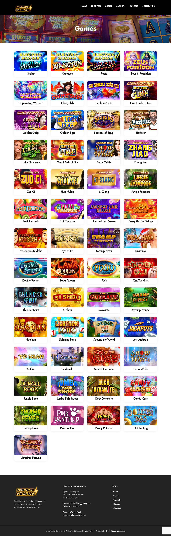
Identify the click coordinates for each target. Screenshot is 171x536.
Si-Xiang (104, 191)
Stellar (31, 73)
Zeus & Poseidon (141, 73)
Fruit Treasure (67, 221)
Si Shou (67, 310)
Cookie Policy (87, 531)
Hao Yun (31, 339)
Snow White (104, 162)
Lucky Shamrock (31, 162)
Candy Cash (140, 398)
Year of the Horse (104, 369)
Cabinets (121, 6)
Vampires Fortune (31, 457)
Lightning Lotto (67, 339)
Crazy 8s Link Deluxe (140, 221)
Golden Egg (67, 132)
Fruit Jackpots (31, 221)
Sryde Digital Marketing (115, 531)
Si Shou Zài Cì (104, 103)
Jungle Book (31, 398)
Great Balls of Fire (140, 103)
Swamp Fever (104, 251)
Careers (134, 6)
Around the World (104, 339)
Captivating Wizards (31, 103)
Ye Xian (31, 369)
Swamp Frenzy (140, 310)
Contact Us (148, 6)
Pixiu (104, 280)
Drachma (140, 251)
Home (84, 6)
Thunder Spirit (31, 310)
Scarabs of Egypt (104, 132)
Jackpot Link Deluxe (104, 221)
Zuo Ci (31, 191)
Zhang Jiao (140, 162)
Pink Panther (67, 428)
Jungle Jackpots (141, 191)
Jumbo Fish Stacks (67, 398)
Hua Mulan (67, 191)
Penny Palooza (104, 428)
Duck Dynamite (104, 398)
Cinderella (67, 369)
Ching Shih (67, 103)
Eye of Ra (67, 251)
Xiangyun (67, 73)
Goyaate (104, 310)
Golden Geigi (31, 132)
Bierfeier (141, 132)
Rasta (104, 73)
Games (108, 6)
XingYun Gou (140, 280)
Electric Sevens (31, 280)
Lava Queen (67, 280)
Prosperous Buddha (30, 251)
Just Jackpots (140, 339)
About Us (96, 6)
